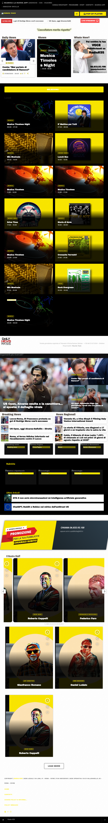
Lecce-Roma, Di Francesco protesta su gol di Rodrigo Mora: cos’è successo (30, 420)
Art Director (29, 681)
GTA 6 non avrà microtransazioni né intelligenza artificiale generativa (49, 498)
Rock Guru (25, 614)
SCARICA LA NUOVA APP (27, 5)
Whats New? (82, 37)
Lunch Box (63, 157)
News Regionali (66, 414)
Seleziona (54, 89)
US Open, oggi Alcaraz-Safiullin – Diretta (22, 21)
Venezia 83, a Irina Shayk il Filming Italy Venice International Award (85, 420)
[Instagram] (5, 812)
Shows (42, 37)
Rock (60, 283)
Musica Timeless (15, 189)
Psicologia (62, 251)
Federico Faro (76, 618)
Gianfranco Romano (29, 685)
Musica (43, 50)
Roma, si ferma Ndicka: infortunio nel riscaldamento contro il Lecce (70, 21)
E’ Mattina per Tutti (67, 124)
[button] (45, 624)
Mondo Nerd (63, 153)
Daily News (9, 37)
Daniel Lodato (79, 685)
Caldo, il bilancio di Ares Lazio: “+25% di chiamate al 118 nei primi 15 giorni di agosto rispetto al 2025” (84, 437)
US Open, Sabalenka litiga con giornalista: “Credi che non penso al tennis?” (17, 70)
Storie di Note (65, 222)
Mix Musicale (13, 157)
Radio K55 (18, 778)
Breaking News (11, 414)
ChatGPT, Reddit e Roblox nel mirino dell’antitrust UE (41, 507)
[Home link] (9, 13)
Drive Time (12, 222)
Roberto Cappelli (26, 618)
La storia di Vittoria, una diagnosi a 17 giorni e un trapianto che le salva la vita (85, 429)
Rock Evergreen (66, 287)
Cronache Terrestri (67, 255)
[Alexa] (10, 812)
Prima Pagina (8, 63)
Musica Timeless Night (48, 60)
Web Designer (79, 681)
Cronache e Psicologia (75, 614)
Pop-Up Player (93, 14)
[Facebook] (8, 812)
